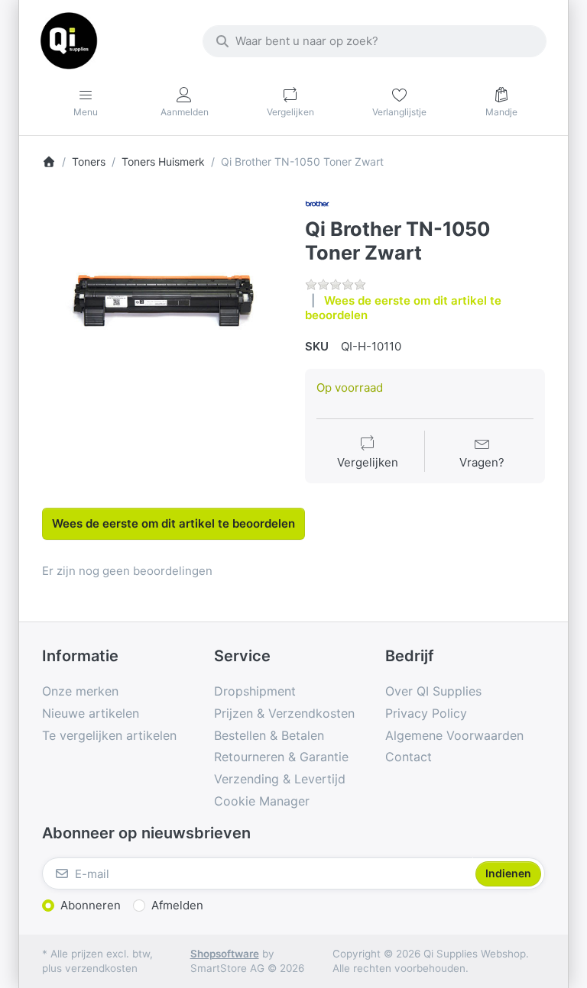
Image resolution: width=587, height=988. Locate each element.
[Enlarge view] (162, 311)
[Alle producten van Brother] (317, 203)
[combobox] (374, 41)
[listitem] (162, 311)
